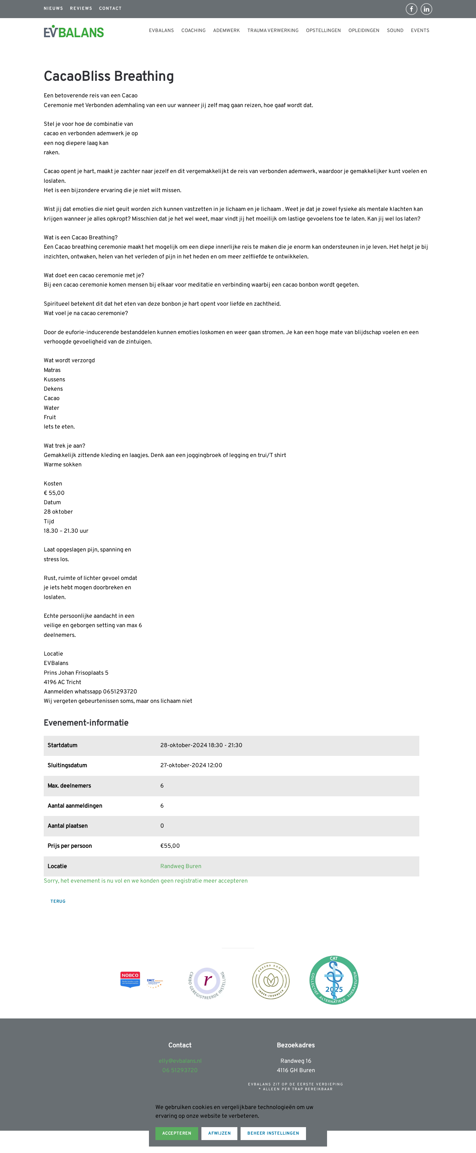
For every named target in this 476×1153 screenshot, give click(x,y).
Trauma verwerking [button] (273, 31)
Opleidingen (364, 31)
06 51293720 (180, 1070)
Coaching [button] (193, 31)
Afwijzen (219, 1133)
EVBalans (161, 31)
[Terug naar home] (74, 31)
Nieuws (53, 8)
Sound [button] (395, 31)
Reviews (81, 8)
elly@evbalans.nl (180, 1061)
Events (420, 31)
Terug (58, 901)
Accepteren (176, 1133)
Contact (110, 8)
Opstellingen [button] (323, 31)
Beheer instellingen (273, 1133)
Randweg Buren (180, 866)
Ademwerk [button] (226, 31)
